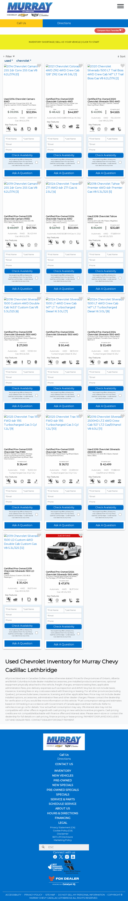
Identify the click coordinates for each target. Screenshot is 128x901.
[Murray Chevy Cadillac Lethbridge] (29, 9)
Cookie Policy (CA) (62, 830)
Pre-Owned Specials (63, 789)
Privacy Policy (33, 895)
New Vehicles (62, 775)
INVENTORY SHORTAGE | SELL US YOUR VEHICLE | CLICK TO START (64, 42)
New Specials (62, 785)
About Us (62, 808)
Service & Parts (63, 799)
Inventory (62, 770)
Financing (62, 818)
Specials (62, 794)
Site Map (50, 895)
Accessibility (14, 895)
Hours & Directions (62, 813)
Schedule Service (62, 803)
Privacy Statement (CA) (62, 827)
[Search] (43, 847)
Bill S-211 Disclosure (62, 837)
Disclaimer (62, 834)
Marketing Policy (63, 840)
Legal (62, 822)
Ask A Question (22, 173)
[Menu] (120, 7)
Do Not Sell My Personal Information (81, 895)
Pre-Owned (63, 780)
